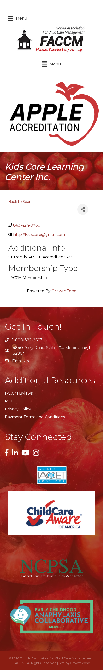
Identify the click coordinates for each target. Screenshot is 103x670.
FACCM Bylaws (19, 393)
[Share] (82, 209)
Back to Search (21, 201)
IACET (11, 401)
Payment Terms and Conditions (35, 417)
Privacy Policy (18, 409)
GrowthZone (64, 291)
